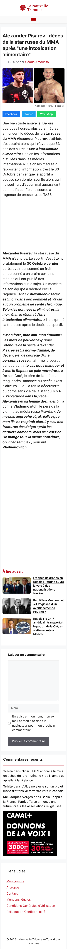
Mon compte (15, 881)
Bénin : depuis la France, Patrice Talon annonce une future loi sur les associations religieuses (32, 801)
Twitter (28, 113)
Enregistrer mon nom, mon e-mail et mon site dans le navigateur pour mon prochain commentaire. (33, 723)
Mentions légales (18, 899)
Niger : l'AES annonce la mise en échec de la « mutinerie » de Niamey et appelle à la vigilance (33, 775)
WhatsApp (46, 113)
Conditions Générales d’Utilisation (30, 905)
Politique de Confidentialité (25, 912)
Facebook (11, 113)
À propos (12, 887)
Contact (12, 893)
